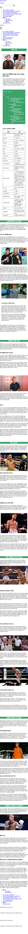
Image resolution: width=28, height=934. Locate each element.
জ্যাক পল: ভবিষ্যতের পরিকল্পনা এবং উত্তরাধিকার (11, 11)
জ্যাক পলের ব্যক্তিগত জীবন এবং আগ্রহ (10, 12)
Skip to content (3, 0)
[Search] (14, 5)
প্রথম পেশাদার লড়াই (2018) (17, 108)
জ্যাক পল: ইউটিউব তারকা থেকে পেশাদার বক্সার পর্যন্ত (17, 98)
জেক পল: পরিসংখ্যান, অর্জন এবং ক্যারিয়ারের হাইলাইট (12, 13)
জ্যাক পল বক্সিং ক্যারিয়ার (7, 16)
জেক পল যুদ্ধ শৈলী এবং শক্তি (8, 15)
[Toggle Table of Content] (4, 94)
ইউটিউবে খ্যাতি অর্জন (13, 104)
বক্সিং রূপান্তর (12, 107)
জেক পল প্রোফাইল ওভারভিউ (17, 99)
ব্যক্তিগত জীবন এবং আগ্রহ (14, 116)
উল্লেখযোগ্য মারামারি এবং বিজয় (17, 111)
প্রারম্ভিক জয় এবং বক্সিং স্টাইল (17, 109)
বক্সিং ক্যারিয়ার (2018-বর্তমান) (14, 110)
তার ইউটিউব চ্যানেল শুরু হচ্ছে (17, 105)
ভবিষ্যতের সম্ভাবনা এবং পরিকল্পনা (14, 119)
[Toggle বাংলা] (23, 40)
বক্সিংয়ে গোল (14, 120)
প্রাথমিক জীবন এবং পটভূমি (13, 100)
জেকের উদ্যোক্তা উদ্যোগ (16, 117)
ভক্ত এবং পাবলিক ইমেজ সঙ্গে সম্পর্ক (18, 118)
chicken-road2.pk (6, 22)
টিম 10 (14, 106)
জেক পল (7, 97)
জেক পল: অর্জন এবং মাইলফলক (8, 10)
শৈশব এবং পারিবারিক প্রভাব (16, 101)
